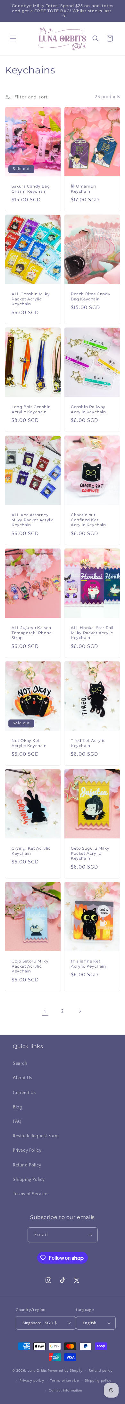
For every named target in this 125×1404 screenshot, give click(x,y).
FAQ (17, 1121)
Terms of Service (30, 1194)
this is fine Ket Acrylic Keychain (88, 964)
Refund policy (101, 1371)
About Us (22, 1077)
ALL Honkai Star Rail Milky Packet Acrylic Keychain (92, 632)
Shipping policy (98, 1381)
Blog (17, 1107)
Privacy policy (32, 1381)
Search (20, 1063)
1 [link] (45, 1011)
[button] (13, 38)
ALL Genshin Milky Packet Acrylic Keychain (31, 299)
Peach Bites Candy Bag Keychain (90, 297)
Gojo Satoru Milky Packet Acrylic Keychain (30, 966)
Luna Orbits (37, 1371)
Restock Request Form (36, 1136)
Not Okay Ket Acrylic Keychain (29, 743)
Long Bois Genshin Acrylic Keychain (31, 410)
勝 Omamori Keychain (83, 189)
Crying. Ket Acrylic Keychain (31, 851)
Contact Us (24, 1092)
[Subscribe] (90, 1234)
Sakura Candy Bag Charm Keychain (31, 189)
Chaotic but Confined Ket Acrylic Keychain (88, 519)
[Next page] (80, 1011)
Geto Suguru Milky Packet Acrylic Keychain (90, 853)
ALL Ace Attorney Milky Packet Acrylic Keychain (33, 519)
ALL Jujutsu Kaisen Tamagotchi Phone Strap (32, 632)
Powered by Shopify (65, 1371)
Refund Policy (27, 1165)
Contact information (65, 1390)
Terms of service (64, 1381)
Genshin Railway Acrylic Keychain (88, 410)
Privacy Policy (27, 1150)
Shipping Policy (29, 1179)
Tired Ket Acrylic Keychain (88, 743)
